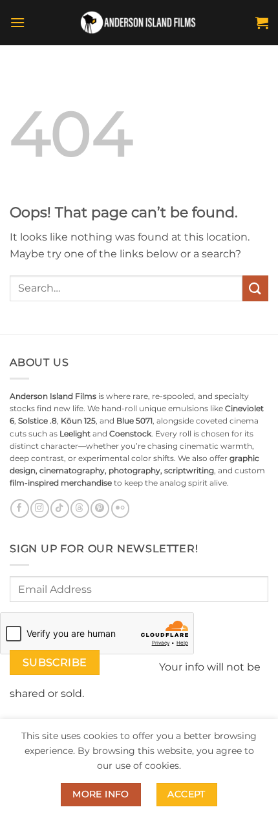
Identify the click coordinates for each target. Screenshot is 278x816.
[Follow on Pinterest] (100, 508)
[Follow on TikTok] (59, 508)
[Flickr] (120, 508)
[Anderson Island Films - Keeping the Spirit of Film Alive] (139, 23)
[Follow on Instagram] (39, 508)
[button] (17, 22)
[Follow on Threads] (79, 508)
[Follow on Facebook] (19, 508)
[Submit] (255, 288)
